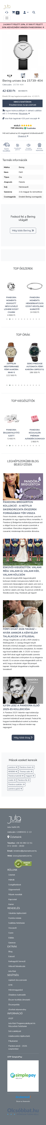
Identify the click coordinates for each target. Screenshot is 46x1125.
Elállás (11, 937)
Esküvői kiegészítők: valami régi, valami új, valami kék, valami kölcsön (22, 571)
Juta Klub (12, 971)
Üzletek (11, 874)
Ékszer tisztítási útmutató (19, 999)
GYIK (10, 985)
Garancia (11, 942)
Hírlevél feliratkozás (16, 966)
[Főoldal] (7, 7)
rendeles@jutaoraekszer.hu (25, 851)
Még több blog (22, 737)
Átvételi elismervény (17, 1009)
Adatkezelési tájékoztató (19, 1036)
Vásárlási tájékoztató (17, 913)
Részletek (23, 113)
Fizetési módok (14, 918)
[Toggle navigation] (6, 17)
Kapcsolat (12, 899)
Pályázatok (13, 1041)
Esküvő (11, 956)
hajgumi (29, 776)
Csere (10, 933)
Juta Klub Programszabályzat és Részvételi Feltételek (21, 1025)
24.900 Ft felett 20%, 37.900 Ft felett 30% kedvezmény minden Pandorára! (22, 26)
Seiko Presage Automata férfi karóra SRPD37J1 (34, 366)
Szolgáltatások (14, 884)
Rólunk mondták (15, 894)
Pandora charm (26, 767)
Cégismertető (14, 889)
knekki (11, 780)
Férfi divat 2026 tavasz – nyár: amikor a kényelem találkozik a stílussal (20, 632)
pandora (11, 767)
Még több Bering (22, 230)
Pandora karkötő (15, 776)
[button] (26, 12)
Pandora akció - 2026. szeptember (17, 1047)
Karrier (11, 904)
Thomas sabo (25, 771)
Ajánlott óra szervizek (17, 980)
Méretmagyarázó (15, 990)
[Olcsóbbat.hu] (23, 1113)
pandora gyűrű (14, 789)
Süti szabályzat (14, 1031)
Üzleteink (15, 837)
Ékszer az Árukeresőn (23, 1101)
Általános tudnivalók (17, 994)
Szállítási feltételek (16, 923)
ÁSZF (10, 1018)
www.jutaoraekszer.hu (22, 855)
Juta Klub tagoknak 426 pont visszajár (21, 118)
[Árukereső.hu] (23, 863)
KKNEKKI (11, 771)
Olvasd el (22, 136)
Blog (10, 951)
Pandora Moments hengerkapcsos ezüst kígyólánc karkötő (35, 303)
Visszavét (12, 928)
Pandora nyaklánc (15, 784)
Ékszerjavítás (14, 1004)
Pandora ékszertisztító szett (11, 433)
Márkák (11, 879)
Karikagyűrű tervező (16, 961)
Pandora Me (23, 780)
